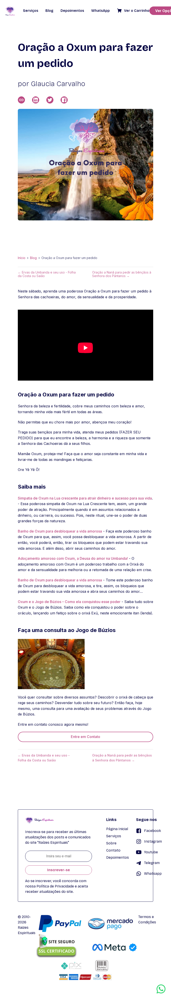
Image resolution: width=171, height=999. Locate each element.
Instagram (153, 841)
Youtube (151, 852)
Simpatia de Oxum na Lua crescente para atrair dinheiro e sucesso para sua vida (85, 498)
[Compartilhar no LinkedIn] (35, 100)
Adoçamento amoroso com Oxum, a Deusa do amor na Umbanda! (73, 558)
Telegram (152, 863)
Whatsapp (153, 873)
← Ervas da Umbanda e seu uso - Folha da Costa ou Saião (47, 274)
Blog (33, 258)
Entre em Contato (85, 736)
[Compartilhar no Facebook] (64, 100)
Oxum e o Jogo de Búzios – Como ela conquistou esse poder (69, 601)
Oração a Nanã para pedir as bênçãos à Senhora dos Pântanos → (121, 274)
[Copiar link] (21, 100)
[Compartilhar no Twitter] (49, 100)
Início (21, 258)
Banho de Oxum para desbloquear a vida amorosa (60, 531)
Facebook (152, 831)
